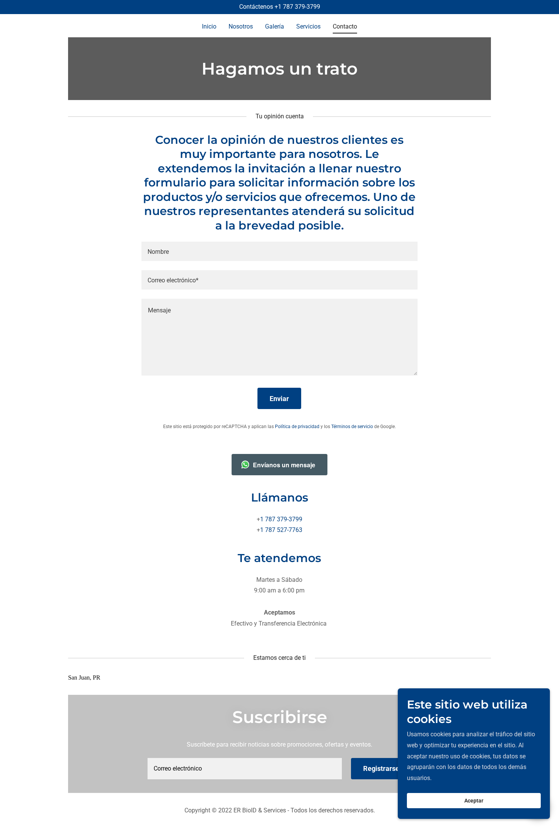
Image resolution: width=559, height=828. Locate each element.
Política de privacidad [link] (297, 426)
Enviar (279, 399)
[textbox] (279, 251)
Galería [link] (274, 26)
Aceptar (473, 801)
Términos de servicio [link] (352, 426)
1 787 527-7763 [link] (281, 529)
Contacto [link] (345, 26)
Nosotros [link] (241, 26)
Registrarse (381, 768)
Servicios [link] (308, 26)
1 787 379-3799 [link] (299, 6)
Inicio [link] (209, 26)
